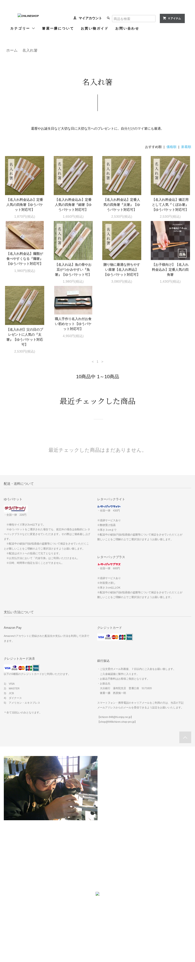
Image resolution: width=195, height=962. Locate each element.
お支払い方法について (20, 848)
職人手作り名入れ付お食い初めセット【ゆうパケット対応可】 (73, 324)
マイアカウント (90, 18)
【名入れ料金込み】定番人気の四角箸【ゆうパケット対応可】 (24, 204)
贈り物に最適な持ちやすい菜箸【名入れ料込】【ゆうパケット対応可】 (121, 269)
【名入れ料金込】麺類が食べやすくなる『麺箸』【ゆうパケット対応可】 (24, 258)
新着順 (186, 147)
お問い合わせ (127, 28)
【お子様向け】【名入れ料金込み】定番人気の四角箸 (170, 269)
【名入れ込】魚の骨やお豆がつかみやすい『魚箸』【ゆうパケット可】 (73, 269)
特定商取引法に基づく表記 (23, 861)
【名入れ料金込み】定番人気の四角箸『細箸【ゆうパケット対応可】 (73, 204)
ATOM (81, 855)
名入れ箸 (30, 50)
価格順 (171, 147)
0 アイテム (174, 18)
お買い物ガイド (95, 28)
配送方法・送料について (21, 855)
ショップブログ (78, 841)
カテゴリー (21, 28)
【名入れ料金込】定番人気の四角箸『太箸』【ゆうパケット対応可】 (121, 204)
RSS (71, 855)
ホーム (10, 841)
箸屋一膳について (58, 28)
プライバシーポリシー (20, 868)
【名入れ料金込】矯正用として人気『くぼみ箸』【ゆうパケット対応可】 (170, 204)
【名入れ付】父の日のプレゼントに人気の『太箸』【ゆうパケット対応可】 (24, 337)
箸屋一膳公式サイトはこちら (97, 924)
